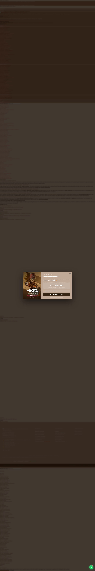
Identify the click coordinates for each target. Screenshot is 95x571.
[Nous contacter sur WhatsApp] (91, 567)
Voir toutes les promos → (56, 294)
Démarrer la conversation (83, 563)
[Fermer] (70, 273)
